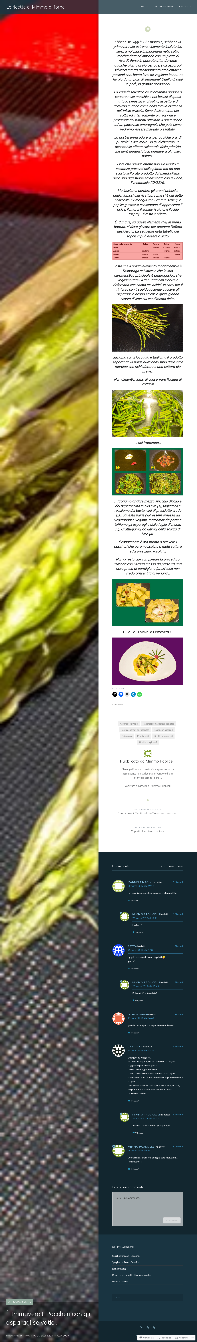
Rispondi (179, 882)
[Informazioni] (147, 1327)
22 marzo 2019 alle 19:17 (141, 885)
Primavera (127, 736)
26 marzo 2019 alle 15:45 (145, 986)
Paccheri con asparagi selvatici (158, 723)
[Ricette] (141, 1327)
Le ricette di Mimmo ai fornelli (36, 7)
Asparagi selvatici (129, 723)
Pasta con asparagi (163, 729)
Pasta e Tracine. (120, 1281)
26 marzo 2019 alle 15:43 (145, 1118)
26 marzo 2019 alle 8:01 (140, 1150)
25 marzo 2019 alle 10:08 (141, 1018)
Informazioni (164, 6)
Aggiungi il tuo (172, 866)
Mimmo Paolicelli (33, 1335)
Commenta (171, 1220)
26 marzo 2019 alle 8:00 (144, 918)
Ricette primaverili (163, 736)
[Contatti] (154, 1327)
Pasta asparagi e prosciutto (135, 729)
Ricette (146, 6)
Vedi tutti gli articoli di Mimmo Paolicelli (148, 785)
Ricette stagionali (148, 742)
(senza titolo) (119, 1268)
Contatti (184, 6)
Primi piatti (143, 736)
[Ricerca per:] (147, 1297)
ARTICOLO (14, 1302)
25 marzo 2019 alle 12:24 (141, 1050)
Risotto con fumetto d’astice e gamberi (132, 1275)
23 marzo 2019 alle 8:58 (140, 950)
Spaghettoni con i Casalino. (126, 1255)
